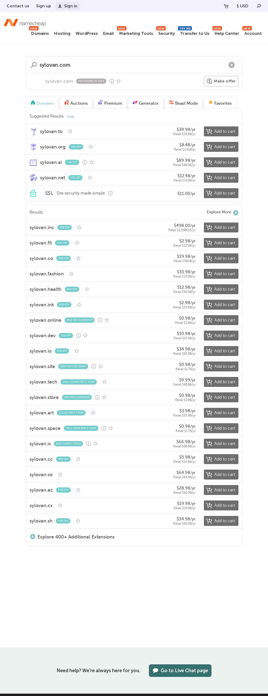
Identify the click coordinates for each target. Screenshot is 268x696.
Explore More (219, 212)
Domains (39, 32)
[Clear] (231, 65)
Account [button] (252, 32)
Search (34, 65)
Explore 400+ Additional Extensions (76, 536)
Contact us (18, 5)
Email (108, 33)
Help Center (226, 32)
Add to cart (224, 131)
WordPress (87, 33)
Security (166, 32)
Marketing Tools (135, 32)
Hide (71, 117)
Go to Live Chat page (184, 670)
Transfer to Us (194, 32)
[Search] (259, 6)
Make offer (225, 81)
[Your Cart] (226, 6)
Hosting (62, 33)
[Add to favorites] (118, 81)
